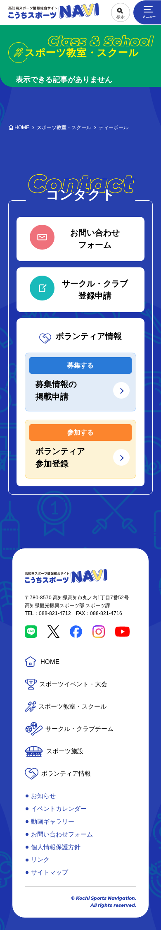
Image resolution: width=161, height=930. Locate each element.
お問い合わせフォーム (62, 834)
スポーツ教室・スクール (72, 706)
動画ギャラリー (52, 821)
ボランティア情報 (66, 773)
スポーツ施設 (64, 751)
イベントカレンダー (59, 808)
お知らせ (43, 795)
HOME (49, 661)
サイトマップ (49, 872)
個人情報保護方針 (55, 847)
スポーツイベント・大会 (73, 683)
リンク (40, 859)
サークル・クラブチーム (79, 728)
